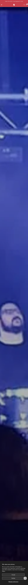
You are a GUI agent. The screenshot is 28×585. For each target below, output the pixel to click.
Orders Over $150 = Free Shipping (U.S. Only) (14, 1)
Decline (13, 578)
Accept (13, 574)
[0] (26, 5)
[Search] (24, 5)
